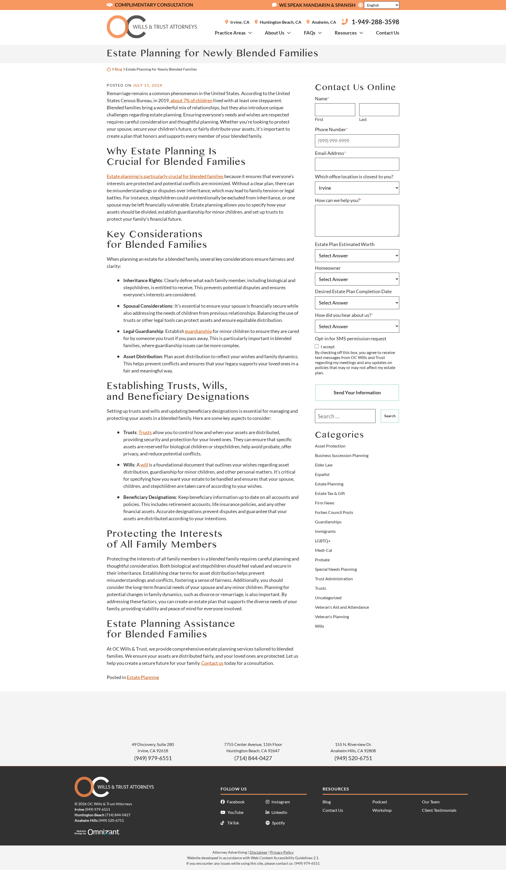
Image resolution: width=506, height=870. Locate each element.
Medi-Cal (323, 550)
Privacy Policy (282, 852)
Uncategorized (328, 597)
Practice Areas (230, 33)
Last (363, 119)
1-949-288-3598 (375, 22)
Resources (346, 33)
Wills (319, 625)
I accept (328, 346)
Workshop (382, 810)
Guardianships (328, 521)
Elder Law (324, 464)
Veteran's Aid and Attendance (342, 607)
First (319, 119)
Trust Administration (334, 578)
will (144, 465)
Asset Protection (330, 445)
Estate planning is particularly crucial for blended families (165, 176)
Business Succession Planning (341, 455)
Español (322, 474)
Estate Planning (143, 677)
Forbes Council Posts (334, 512)
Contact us (212, 663)
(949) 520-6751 (353, 758)
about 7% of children (191, 100)
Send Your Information (357, 392)
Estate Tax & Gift (330, 493)
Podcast (379, 801)
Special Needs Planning (336, 569)
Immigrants (325, 531)
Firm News (324, 502)
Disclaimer (258, 852)
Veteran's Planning (332, 616)
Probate (322, 559)
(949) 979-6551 (153, 758)
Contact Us (387, 33)
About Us (274, 33)
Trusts (145, 432)
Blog (118, 69)
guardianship (198, 331)
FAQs (309, 33)
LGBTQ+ (322, 540)
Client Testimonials (439, 810)
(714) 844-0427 (253, 758)
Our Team (431, 801)
